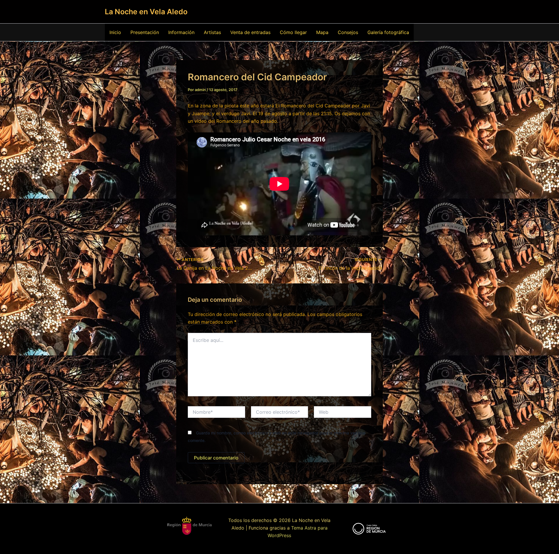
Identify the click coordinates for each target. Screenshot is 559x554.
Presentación (144, 32)
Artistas (212, 32)
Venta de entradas (250, 32)
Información (181, 32)
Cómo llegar (293, 32)
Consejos (348, 32)
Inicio (115, 32)
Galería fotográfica (388, 32)
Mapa (322, 32)
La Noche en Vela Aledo (146, 11)
